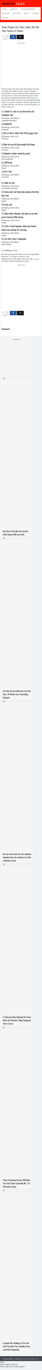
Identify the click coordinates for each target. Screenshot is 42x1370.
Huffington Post (11, 250)
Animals (14, 9)
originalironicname (9, 121)
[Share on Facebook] (13, 37)
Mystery (16, 13)
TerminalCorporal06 (9, 188)
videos (5, 18)
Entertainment (28, 9)
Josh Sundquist (7, 159)
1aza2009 (5, 177)
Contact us (19, 1359)
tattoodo (4, 150)
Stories (35, 13)
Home (4, 9)
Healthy (6, 13)
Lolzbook (5, 130)
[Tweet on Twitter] (20, 37)
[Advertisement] (21, 65)
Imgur (3, 168)
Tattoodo (4, 139)
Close (2, 1362)
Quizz (26, 13)
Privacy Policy (8, 1359)
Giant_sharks (6, 244)
